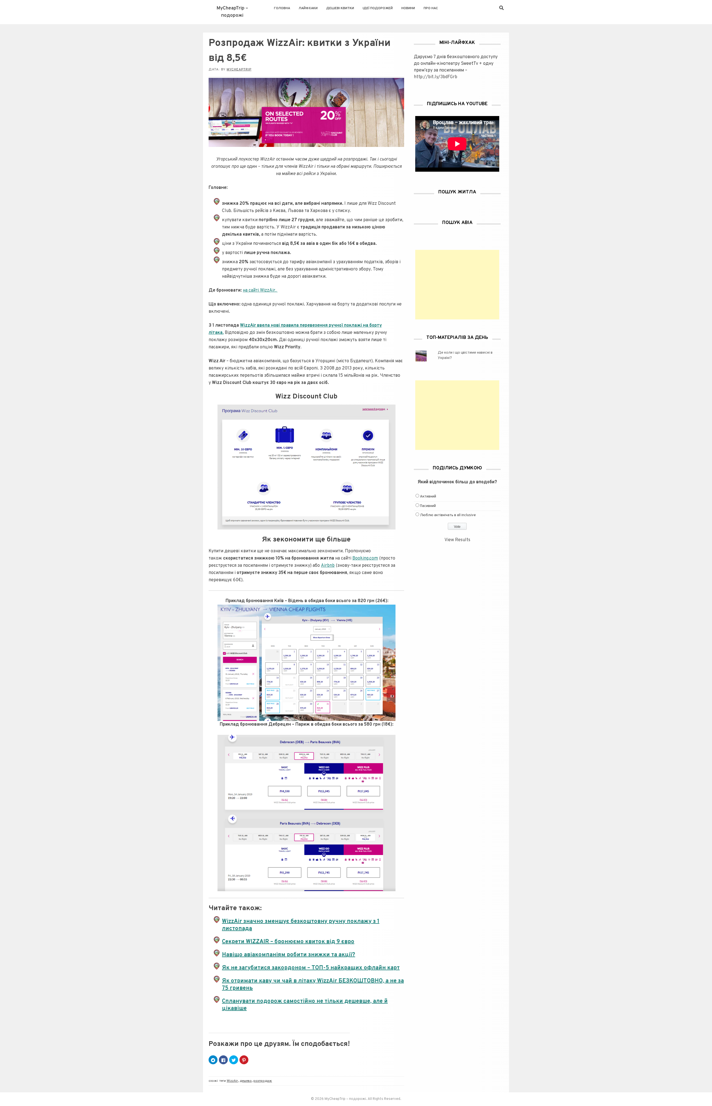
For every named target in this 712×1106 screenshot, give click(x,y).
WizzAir (232, 1081)
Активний (428, 496)
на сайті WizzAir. (260, 290)
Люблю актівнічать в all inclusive (448, 515)
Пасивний (428, 506)
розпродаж (262, 1081)
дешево (246, 1081)
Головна (282, 8)
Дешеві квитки (340, 8)
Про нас (431, 8)
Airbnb (328, 565)
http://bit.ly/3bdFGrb (435, 77)
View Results (457, 540)
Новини (408, 8)
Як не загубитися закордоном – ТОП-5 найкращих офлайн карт (311, 968)
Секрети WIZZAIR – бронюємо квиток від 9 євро (288, 941)
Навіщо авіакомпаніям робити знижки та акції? (288, 955)
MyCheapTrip (239, 69)
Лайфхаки (308, 8)
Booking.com (365, 558)
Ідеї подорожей (378, 8)
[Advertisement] (457, 284)
